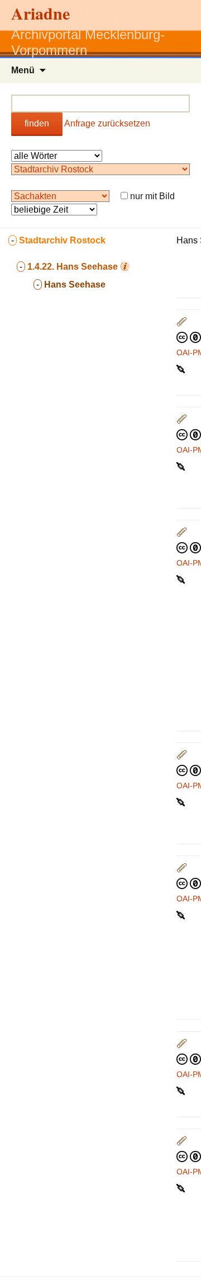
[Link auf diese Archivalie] (181, 368)
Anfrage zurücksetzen (107, 123)
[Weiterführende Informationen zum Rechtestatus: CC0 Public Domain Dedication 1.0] (188, 336)
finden (37, 123)
